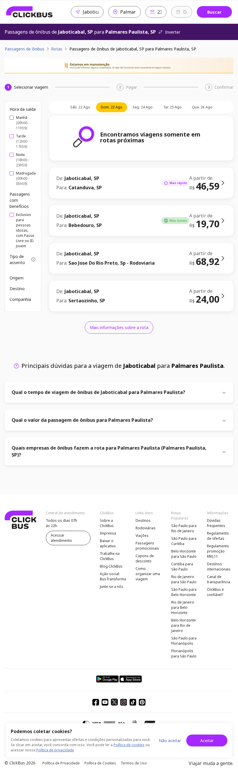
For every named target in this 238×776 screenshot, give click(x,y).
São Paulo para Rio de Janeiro (183, 528)
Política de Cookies (100, 763)
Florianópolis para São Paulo (183, 653)
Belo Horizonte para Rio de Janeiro (183, 625)
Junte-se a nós (111, 586)
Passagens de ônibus (24, 49)
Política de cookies (129, 744)
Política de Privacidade (61, 763)
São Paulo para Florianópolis (183, 641)
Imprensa (108, 533)
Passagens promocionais (147, 546)
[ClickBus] (29, 12)
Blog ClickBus (111, 566)
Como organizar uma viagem (148, 573)
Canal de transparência (218, 579)
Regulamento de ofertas (218, 536)
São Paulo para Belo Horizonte (183, 592)
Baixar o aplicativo (108, 543)
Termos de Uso (134, 763)
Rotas (56, 49)
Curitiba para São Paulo (182, 566)
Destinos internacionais (218, 566)
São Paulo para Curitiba (183, 541)
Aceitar (207, 740)
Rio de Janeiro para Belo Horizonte (182, 607)
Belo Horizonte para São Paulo (183, 554)
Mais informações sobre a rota (119, 327)
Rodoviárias (146, 528)
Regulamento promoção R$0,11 (218, 551)
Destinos (143, 520)
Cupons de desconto (145, 558)
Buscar (214, 12)
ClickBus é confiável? (215, 592)
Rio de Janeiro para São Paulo (183, 579)
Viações (142, 535)
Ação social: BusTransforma (113, 576)
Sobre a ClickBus (107, 523)
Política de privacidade (55, 750)
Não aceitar (170, 740)
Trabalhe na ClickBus (110, 556)
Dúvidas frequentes (216, 523)
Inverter (172, 32)
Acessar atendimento (61, 538)
